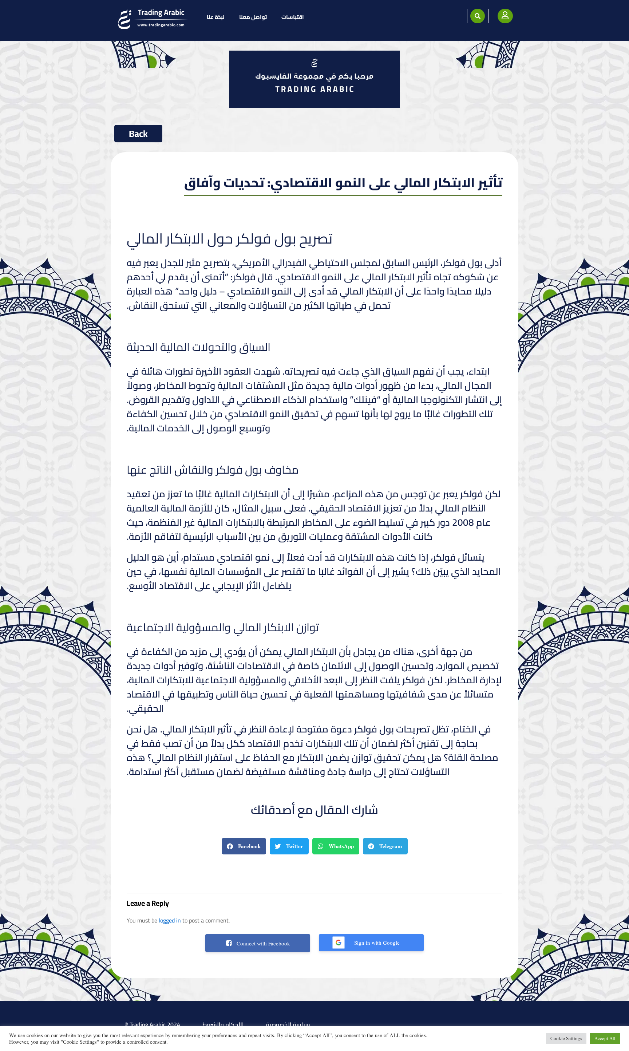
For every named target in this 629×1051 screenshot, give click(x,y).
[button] (477, 16)
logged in (170, 920)
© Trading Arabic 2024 (152, 1024)
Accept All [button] (605, 1038)
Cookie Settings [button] (566, 1038)
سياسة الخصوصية (288, 1024)
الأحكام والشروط (223, 1024)
